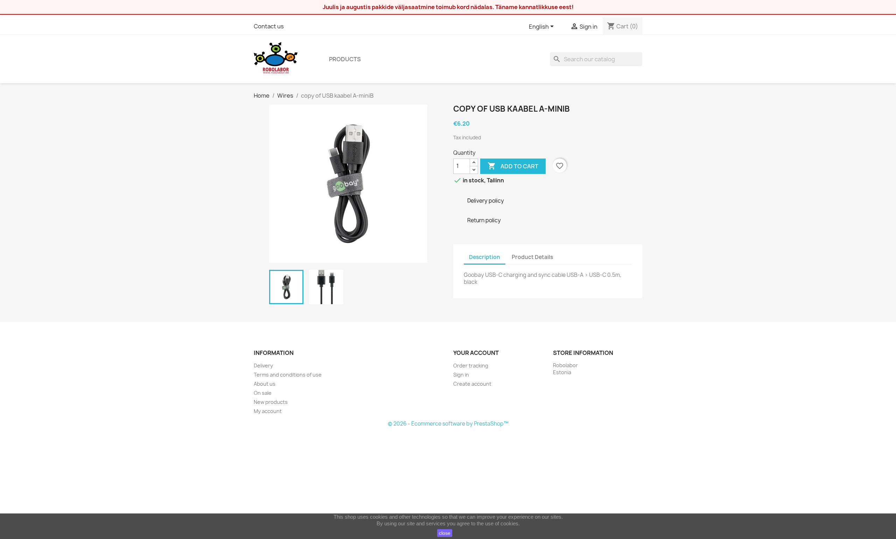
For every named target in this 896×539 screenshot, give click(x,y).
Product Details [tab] (532, 257)
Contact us (269, 26)
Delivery (263, 365)
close (444, 533)
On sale (263, 393)
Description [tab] (484, 257)
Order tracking (470, 365)
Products (345, 59)
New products (271, 402)
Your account (476, 353)
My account (268, 411)
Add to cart (513, 166)
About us (264, 383)
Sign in (461, 374)
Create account (472, 383)
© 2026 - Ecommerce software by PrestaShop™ (448, 423)
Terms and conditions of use (288, 374)
